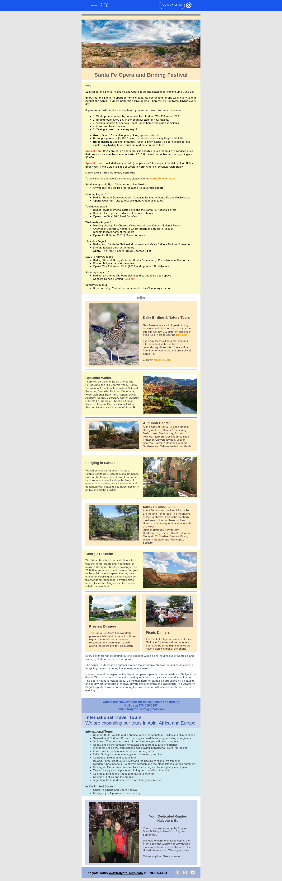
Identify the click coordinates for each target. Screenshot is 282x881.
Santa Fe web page (162, 178)
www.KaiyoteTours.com (126, 873)
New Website (128, 701)
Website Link (162, 359)
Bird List (181, 334)
